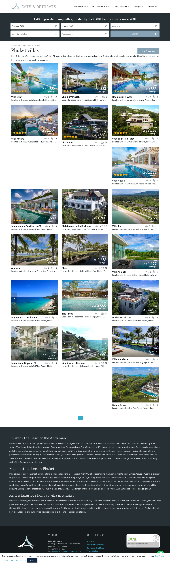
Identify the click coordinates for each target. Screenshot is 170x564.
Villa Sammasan (71, 96)
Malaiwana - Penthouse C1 (26, 226)
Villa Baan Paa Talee (123, 138)
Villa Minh (16, 96)
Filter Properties (148, 51)
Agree (32, 560)
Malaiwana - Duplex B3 (24, 317)
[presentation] (14, 79)
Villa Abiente (119, 271)
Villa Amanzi (18, 138)
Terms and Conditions (95, 548)
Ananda (15, 268)
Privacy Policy (92, 551)
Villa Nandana (120, 359)
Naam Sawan (119, 405)
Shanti (65, 268)
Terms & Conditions (18, 560)
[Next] (89, 418)
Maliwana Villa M (121, 317)
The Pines (67, 313)
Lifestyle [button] (137, 6)
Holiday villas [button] (80, 6)
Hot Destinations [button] (100, 6)
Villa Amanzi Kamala (73, 363)
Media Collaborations (95, 544)
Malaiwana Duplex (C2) (24, 363)
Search (135, 33)
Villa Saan (67, 142)
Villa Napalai (119, 180)
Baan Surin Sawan (122, 96)
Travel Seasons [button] (120, 6)
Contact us (152, 6)
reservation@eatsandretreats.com (67, 552)
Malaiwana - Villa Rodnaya (76, 226)
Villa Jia (116, 226)
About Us (90, 541)
